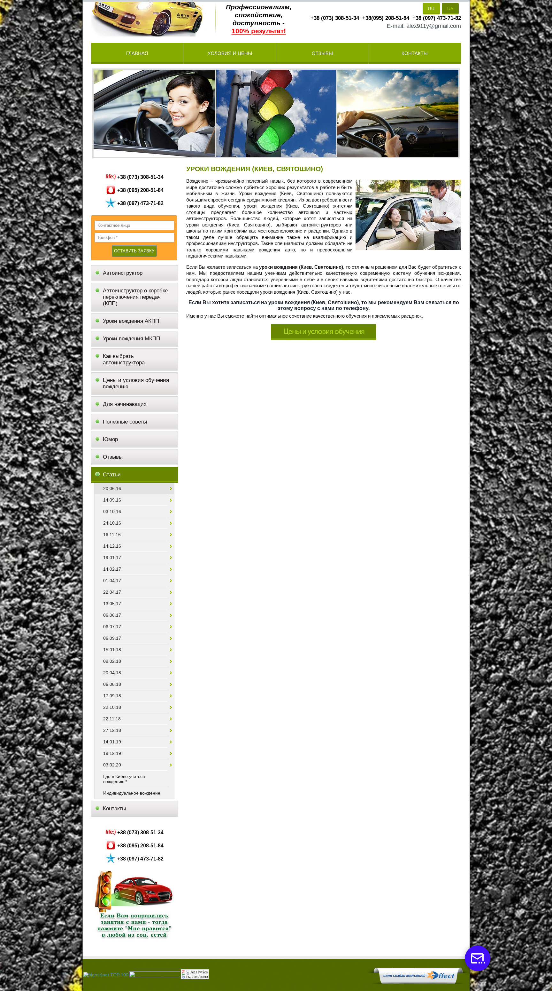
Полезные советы (125, 422)
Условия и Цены (230, 53)
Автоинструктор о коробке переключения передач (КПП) (135, 297)
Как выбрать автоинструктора (124, 359)
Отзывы (322, 53)
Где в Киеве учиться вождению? (124, 779)
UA (450, 8)
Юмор (110, 439)
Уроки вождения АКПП (131, 321)
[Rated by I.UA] (154, 975)
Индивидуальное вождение (131, 793)
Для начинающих (125, 404)
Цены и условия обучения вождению (136, 383)
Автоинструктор (122, 273)
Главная (137, 53)
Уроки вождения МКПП (131, 339)
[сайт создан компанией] (418, 982)
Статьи (112, 475)
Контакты (415, 53)
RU (431, 8)
